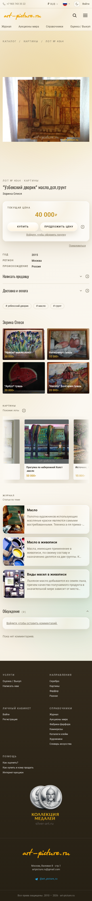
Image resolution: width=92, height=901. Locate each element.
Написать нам (11, 686)
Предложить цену (58, 226)
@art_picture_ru (48, 878)
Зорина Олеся (12, 193)
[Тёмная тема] (77, 4)
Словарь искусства (60, 743)
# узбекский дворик (17, 306)
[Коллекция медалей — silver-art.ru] (46, 805)
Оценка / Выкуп (80, 26)
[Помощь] (83, 227)
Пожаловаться (77, 245)
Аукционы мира (29, 26)
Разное (54, 696)
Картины (31, 41)
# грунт (57, 306)
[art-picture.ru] (22, 15)
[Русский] (66, 3)
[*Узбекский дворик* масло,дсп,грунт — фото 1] (46, 109)
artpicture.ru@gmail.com (46, 869)
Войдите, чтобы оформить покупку (46, 234)
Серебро (54, 681)
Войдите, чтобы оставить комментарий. (31, 623)
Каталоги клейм (59, 734)
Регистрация (10, 719)
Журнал (6, 26)
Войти (85, 3)
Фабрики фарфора (60, 724)
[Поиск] (75, 15)
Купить (23, 226)
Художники (56, 739)
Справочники (54, 26)
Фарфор (54, 691)
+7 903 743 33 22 (16, 3)
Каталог (9, 41)
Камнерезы (56, 729)
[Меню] (85, 15)
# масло (41, 306)
